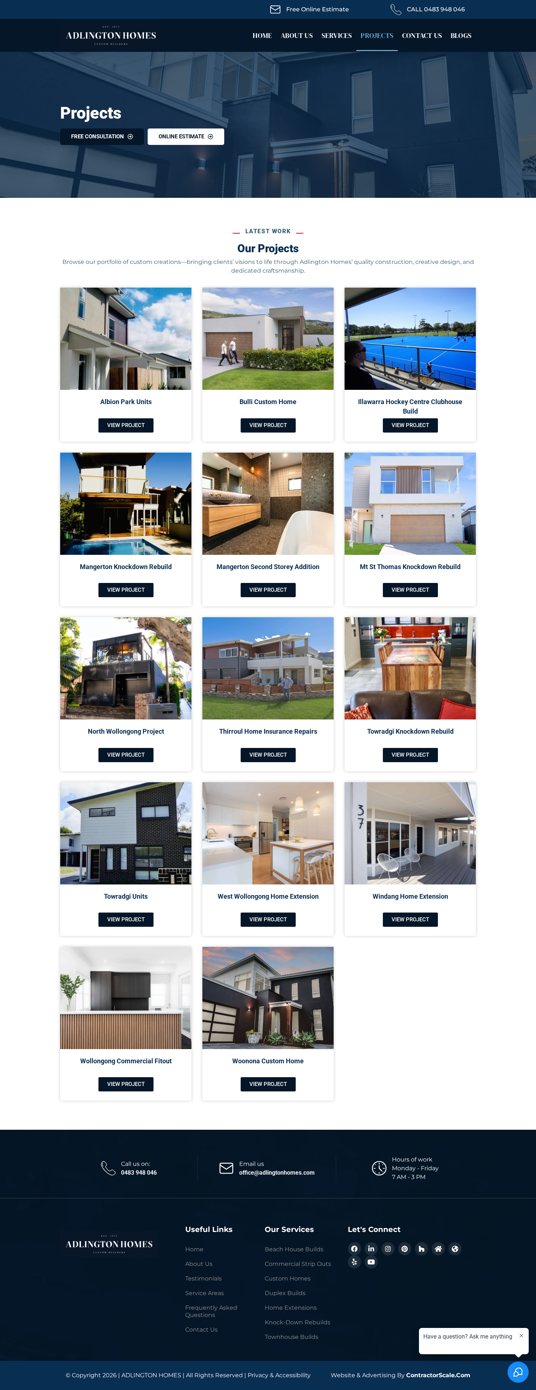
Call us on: (135, 1163)
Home (262, 35)
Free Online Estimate (317, 9)
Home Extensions (291, 1307)
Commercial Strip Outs (298, 1263)
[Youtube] (371, 1261)
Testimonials (203, 1278)
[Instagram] (388, 1248)
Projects (377, 35)
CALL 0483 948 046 (436, 9)
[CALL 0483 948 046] (396, 9)
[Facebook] (354, 1248)
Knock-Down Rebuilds (297, 1322)
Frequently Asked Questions (211, 1311)
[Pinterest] (404, 1248)
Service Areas (204, 1293)
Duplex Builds (285, 1293)
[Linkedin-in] (371, 1248)
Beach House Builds (294, 1249)
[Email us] (226, 1168)
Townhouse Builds (291, 1336)
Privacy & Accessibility (279, 1375)
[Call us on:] (108, 1168)
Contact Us (422, 35)
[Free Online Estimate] (275, 9)
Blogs (461, 35)
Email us (251, 1163)
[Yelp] (354, 1261)
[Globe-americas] (455, 1248)
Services (337, 35)
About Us (297, 35)
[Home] (438, 1248)
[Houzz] (421, 1248)
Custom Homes (288, 1278)
